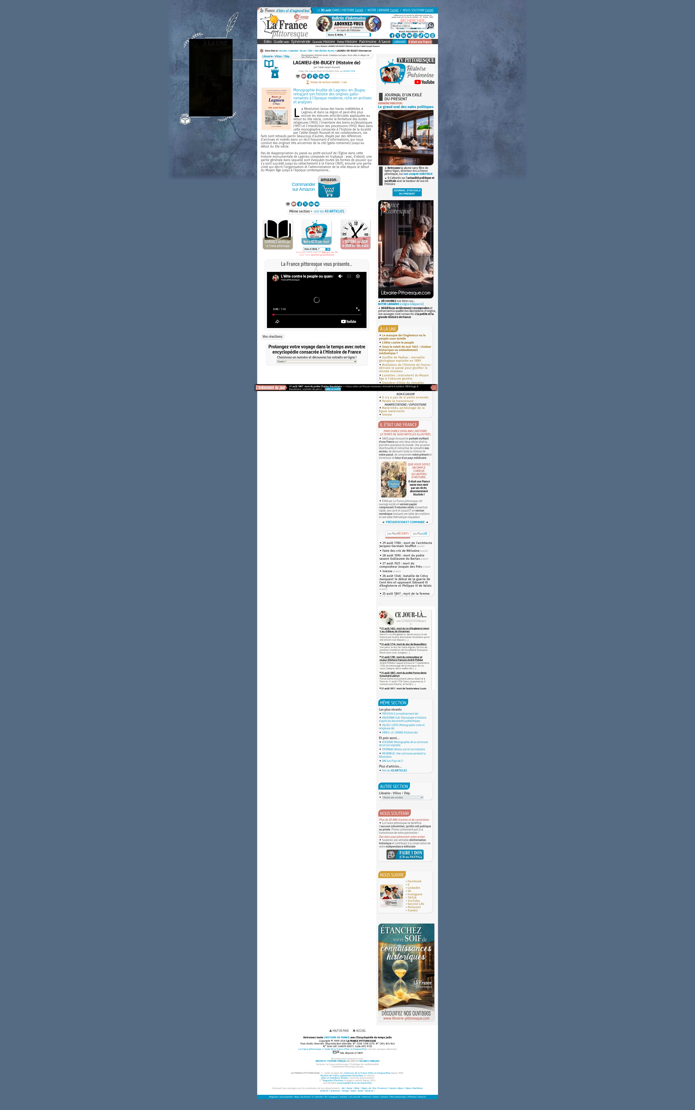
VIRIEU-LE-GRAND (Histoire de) (400, 732)
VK (409, 891)
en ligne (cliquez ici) (401, 304)
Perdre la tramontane (398, 401)
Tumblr (413, 910)
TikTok (412, 897)
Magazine (273, 1097)
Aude (360, 1090)
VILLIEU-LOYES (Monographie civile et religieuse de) (402, 726)
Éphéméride (300, 41)
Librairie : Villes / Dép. (301, 50)
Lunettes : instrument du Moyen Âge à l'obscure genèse (404, 376)
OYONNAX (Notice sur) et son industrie (403, 749)
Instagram (415, 894)
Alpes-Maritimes (414, 1088)
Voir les (394, 770)
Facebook (414, 881)
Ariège (345, 1090)
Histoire (323, 41)
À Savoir (384, 41)
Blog (297, 1097)
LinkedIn (414, 888)
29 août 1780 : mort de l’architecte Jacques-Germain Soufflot (405, 544)
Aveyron (369, 1090)
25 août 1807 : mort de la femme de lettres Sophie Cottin (404, 595)
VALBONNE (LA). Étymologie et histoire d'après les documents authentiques (402, 719)
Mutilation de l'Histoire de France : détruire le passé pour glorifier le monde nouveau (405, 368)
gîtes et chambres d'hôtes (335, 1078)
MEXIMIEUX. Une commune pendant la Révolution (402, 755)
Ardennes (335, 1090)
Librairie (384, 1097)
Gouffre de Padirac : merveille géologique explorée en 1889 (402, 359)
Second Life (416, 904)
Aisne (349, 1088)
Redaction (349, 71)
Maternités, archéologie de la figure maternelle (402, 409)
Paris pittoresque (398, 1097)
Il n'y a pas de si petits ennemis (405, 397)
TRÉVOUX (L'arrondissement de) (400, 714)
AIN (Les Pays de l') (392, 761)
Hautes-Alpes (396, 1088)
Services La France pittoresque (332, 1064)
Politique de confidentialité (365, 1064)
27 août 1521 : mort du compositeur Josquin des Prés (400, 565)
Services (422, 1097)
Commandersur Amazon (303, 187)
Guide (281, 41)
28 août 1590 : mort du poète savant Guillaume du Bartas (401, 557)
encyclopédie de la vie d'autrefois (354, 1083)
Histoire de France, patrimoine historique (341, 1075)
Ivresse (387, 415)
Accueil (283, 50)
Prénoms (412, 1097)
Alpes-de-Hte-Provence (374, 1088)
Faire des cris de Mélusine (401, 551)
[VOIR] (359, 10)
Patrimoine (367, 41)
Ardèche (324, 1090)
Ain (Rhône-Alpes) (324, 50)
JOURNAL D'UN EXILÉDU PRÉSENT (407, 192)
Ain (343, 1088)
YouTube (414, 901)
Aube (353, 1090)
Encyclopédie (286, 1097)
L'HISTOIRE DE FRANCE (337, 1037)
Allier (357, 1088)
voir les (329, 211)
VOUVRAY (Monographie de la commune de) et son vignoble (403, 743)
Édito (267, 41)
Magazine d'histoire (333, 1080)
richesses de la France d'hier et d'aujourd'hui (367, 1073)
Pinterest (414, 907)
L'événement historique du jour (347, 1066)
